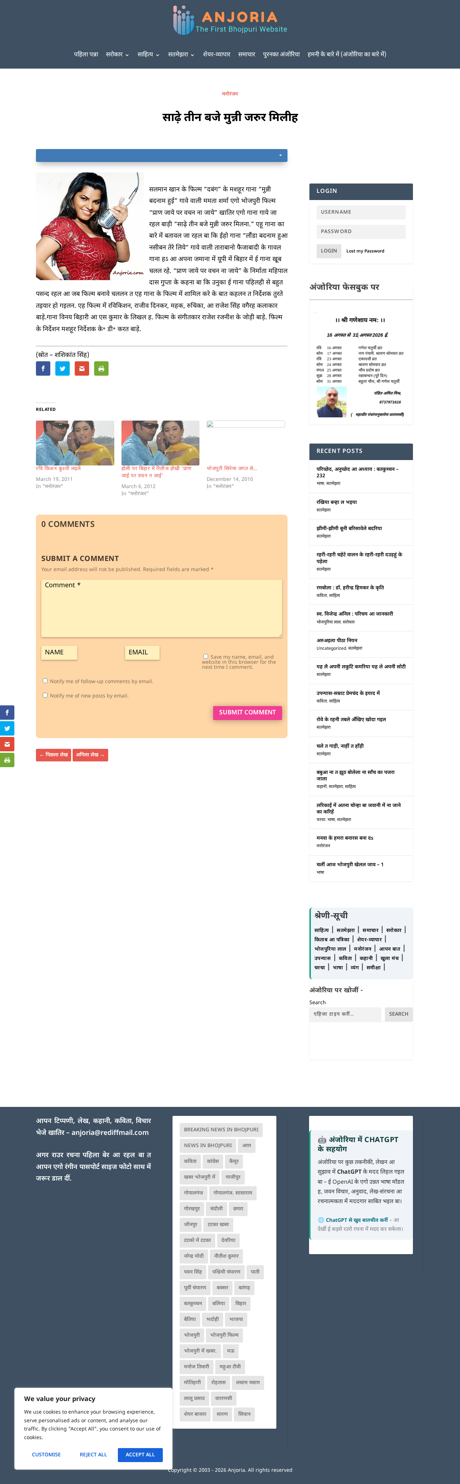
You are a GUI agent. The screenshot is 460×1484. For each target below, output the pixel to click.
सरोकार (114, 55)
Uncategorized (331, 648)
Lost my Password (365, 251)
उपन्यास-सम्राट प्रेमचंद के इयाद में (348, 693)
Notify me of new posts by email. (89, 696)
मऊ (230, 1351)
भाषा (320, 484)
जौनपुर (190, 1224)
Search (317, 1003)
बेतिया (190, 1319)
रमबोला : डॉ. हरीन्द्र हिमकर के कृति (350, 588)
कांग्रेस (213, 1161)
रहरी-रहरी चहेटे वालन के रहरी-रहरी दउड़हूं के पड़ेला (359, 558)
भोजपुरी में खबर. (200, 1351)
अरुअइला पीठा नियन (337, 640)
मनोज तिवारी (196, 1367)
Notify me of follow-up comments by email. (101, 681)
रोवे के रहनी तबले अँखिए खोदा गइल (351, 720)
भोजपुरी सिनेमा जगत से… (232, 468)
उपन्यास (322, 958)
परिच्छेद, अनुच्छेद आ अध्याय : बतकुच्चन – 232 (358, 472)
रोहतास (218, 1382)
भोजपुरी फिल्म (224, 1335)
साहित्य (145, 55)
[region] (93, 1429)
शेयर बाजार (195, 1414)
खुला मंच (390, 958)
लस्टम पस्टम (248, 1382)
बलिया (218, 1303)
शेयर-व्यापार (216, 55)
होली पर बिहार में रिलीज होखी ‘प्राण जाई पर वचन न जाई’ (156, 472)
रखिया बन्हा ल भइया (337, 502)
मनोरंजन (230, 94)
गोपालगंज (193, 1193)
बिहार (240, 1303)
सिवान (244, 1414)
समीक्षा (374, 968)
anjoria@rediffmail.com (110, 1133)
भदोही (212, 1319)
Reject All (93, 1455)
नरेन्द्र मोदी (194, 1256)
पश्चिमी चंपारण (226, 1272)
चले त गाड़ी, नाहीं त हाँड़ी (340, 746)
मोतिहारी (192, 1382)
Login (329, 251)
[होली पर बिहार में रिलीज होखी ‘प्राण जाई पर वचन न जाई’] (160, 443)
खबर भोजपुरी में (199, 1177)
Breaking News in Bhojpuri (221, 1130)
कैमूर (234, 1161)
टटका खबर (218, 1224)
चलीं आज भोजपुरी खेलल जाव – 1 (350, 865)
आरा (246, 1145)
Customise (46, 1455)
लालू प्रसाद (194, 1398)
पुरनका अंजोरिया (281, 55)
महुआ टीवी (230, 1367)
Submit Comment (247, 713)
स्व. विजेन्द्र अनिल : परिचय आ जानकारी (355, 614)
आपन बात (389, 949)
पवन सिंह (193, 1272)
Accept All (140, 1455)
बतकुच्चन (193, 1303)
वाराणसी (223, 1398)
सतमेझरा (178, 55)
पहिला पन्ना (86, 55)
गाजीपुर (233, 1177)
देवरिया (228, 1240)
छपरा (238, 1209)
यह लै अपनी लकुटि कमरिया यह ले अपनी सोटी (361, 667)
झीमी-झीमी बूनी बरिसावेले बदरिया (349, 528)
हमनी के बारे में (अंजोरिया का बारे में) (347, 55)
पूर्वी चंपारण (195, 1288)
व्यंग (355, 968)
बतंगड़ (244, 1288)
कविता (322, 596)
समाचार (246, 55)
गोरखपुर (192, 1209)
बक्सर (222, 1288)
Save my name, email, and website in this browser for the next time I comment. (239, 662)
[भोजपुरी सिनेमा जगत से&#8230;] (246, 443)
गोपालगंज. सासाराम (232, 1193)
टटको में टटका (197, 1240)
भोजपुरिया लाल (329, 622)
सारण (222, 1414)
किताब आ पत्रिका (332, 940)
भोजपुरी (192, 1335)
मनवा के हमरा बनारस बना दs (345, 838)
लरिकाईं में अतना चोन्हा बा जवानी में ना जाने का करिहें (359, 809)
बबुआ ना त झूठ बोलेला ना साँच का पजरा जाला (356, 776)
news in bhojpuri (208, 1145)
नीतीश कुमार (226, 1256)
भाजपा (236, 1319)
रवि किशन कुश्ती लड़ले (58, 468)
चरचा (321, 820)
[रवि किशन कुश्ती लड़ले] (75, 443)
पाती (255, 1272)
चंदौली (216, 1209)
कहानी (322, 787)
